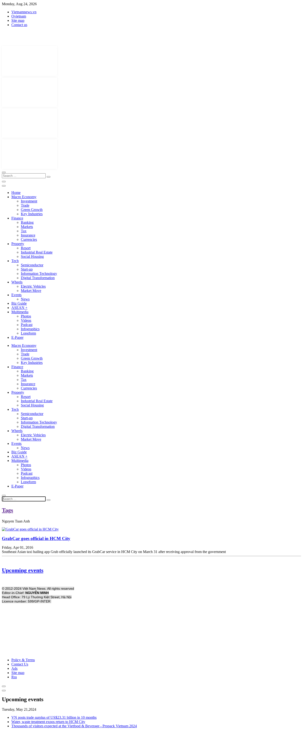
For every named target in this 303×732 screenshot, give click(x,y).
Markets (27, 227)
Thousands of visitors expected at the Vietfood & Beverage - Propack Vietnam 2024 (74, 726)
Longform (28, 333)
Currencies (29, 239)
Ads (14, 668)
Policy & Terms (23, 660)
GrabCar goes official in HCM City (36, 538)
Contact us (19, 25)
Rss (14, 677)
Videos (26, 320)
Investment (29, 201)
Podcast (26, 325)
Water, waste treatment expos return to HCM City (48, 722)
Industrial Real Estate (37, 252)
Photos (26, 316)
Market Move (31, 291)
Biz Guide (19, 303)
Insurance (28, 235)
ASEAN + (19, 308)
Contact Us (19, 664)
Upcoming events (22, 570)
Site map (17, 20)
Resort (26, 248)
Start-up (27, 269)
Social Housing (32, 256)
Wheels (16, 282)
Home (16, 193)
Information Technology (39, 274)
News (25, 299)
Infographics (30, 329)
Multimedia (19, 312)
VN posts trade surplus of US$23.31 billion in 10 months (54, 717)
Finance (17, 218)
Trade (25, 205)
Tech (15, 261)
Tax (24, 231)
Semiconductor (32, 265)
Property (17, 244)
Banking (27, 222)
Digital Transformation (38, 278)
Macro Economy (23, 197)
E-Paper (17, 337)
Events (16, 295)
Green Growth (32, 210)
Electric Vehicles (33, 286)
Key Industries (32, 214)
